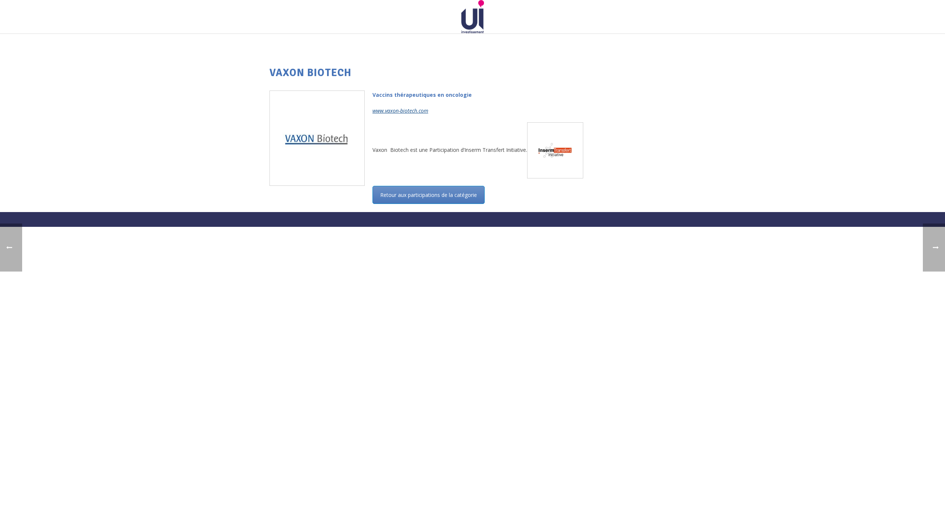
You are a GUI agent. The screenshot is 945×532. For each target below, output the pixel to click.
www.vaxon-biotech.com (400, 110)
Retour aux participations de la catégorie (428, 194)
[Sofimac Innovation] (472, 16)
